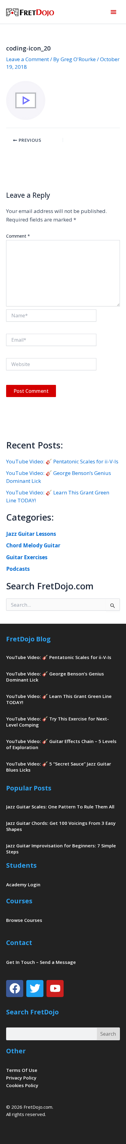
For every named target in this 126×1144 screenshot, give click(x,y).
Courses (19, 901)
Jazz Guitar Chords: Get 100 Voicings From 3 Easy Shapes (61, 826)
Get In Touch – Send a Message (41, 962)
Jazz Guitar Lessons (31, 533)
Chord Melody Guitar (33, 545)
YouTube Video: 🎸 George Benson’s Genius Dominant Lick (55, 677)
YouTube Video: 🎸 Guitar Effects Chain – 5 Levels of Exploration (61, 744)
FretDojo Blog (28, 639)
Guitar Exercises (26, 557)
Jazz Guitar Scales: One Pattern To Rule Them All (60, 807)
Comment (18, 236)
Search (108, 1034)
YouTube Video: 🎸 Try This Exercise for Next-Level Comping (57, 722)
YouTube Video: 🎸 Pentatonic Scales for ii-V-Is (62, 461)
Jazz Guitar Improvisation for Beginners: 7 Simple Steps (61, 848)
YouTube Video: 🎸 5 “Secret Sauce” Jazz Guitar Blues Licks (58, 767)
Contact (19, 942)
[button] (113, 11)
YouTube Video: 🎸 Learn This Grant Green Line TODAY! (59, 699)
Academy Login (23, 884)
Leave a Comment (27, 59)
